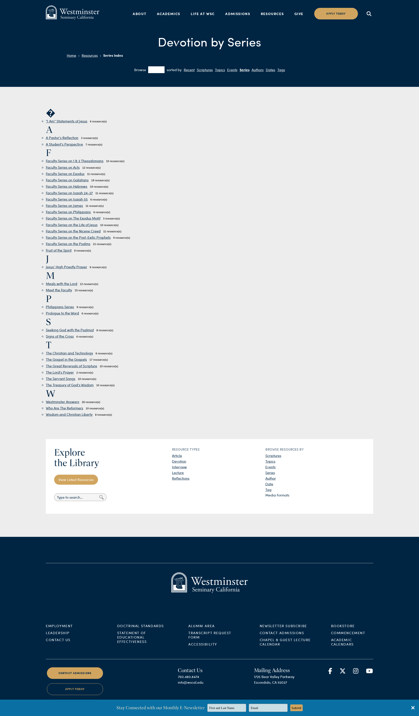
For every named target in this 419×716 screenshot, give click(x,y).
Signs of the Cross (60, 336)
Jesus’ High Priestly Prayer (66, 266)
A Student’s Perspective (64, 144)
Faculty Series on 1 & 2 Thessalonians (74, 160)
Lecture (178, 472)
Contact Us (58, 639)
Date (269, 484)
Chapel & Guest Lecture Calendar (285, 641)
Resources (272, 13)
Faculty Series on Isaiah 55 (67, 199)
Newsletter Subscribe (283, 625)
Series (244, 69)
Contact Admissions (282, 632)
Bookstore (343, 625)
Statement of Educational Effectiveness (132, 637)
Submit (296, 708)
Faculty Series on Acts (63, 167)
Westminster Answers (62, 401)
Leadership (58, 632)
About (139, 13)
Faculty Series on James (64, 205)
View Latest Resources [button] (76, 479)
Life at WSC (203, 13)
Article (177, 455)
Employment (59, 625)
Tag (268, 489)
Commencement (348, 632)
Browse (140, 69)
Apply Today (75, 689)
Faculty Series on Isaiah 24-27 (69, 193)
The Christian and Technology (69, 353)
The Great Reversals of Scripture (71, 366)
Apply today (336, 13)
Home (71, 55)
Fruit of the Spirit (59, 250)
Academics (168, 13)
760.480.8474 (188, 676)
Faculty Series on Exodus (65, 173)
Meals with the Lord (61, 283)
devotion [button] (156, 69)
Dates (270, 69)
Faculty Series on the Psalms (68, 243)
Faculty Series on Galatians (67, 180)
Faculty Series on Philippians (68, 211)
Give (298, 13)
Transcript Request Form (209, 634)
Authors (258, 69)
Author (270, 478)
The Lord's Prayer (60, 372)
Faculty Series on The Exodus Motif (73, 218)
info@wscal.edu (190, 682)
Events (232, 69)
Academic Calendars (342, 641)
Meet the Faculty (59, 290)
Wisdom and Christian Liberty (69, 414)
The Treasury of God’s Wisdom (70, 385)
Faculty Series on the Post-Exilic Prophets (78, 237)
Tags (281, 69)
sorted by (174, 69)
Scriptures (205, 69)
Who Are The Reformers (64, 408)
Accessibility (202, 644)
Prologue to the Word (62, 313)
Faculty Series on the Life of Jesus (72, 224)
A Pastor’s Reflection (62, 137)
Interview (179, 467)
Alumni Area (201, 625)
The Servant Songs (60, 378)
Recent (189, 69)
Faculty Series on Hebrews (66, 186)
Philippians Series (60, 306)
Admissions (237, 13)
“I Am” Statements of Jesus (66, 121)
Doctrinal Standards (140, 625)
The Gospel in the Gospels (66, 359)
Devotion (179, 461)
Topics (220, 69)
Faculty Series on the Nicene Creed (73, 231)
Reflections (180, 478)
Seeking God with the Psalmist (70, 330)
